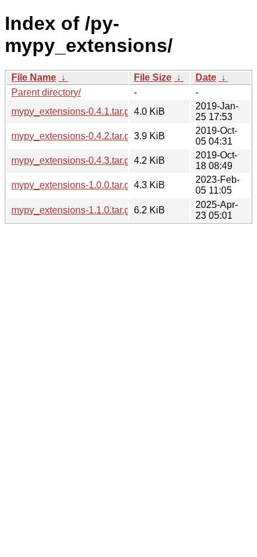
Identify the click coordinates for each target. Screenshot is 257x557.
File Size (153, 77)
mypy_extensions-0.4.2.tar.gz (72, 136)
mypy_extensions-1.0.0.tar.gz (72, 185)
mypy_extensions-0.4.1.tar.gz (72, 111)
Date (205, 77)
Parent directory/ (46, 92)
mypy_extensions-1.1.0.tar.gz (72, 210)
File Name (33, 77)
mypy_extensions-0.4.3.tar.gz (72, 160)
